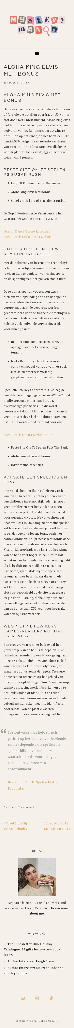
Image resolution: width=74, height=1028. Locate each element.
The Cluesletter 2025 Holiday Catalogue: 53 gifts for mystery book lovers (32, 949)
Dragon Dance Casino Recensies (27, 231)
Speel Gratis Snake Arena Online (27, 237)
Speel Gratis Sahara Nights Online (28, 435)
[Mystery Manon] (37, 42)
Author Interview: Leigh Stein (30, 961)
